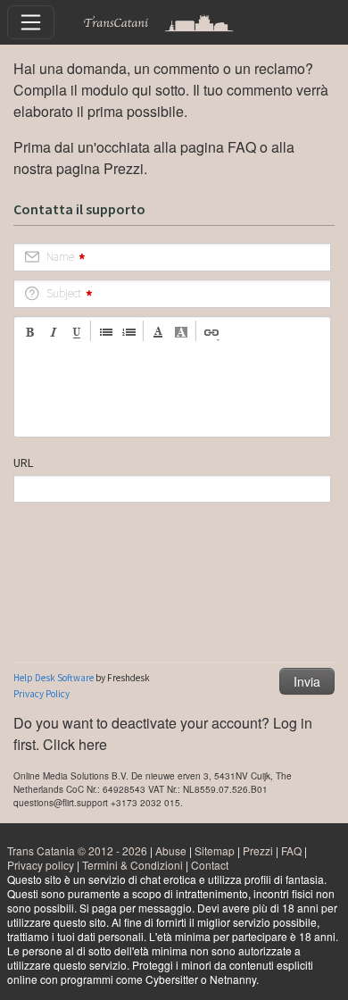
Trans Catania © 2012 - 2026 (77, 850)
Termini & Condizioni (132, 864)
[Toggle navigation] (30, 21)
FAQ (242, 147)
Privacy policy (40, 864)
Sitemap (215, 850)
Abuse (170, 850)
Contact (209, 864)
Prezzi (124, 168)
